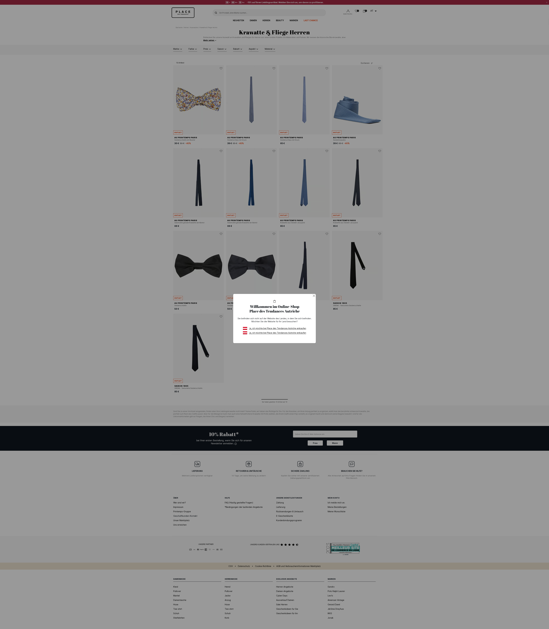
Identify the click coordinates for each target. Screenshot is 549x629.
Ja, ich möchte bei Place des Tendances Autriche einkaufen (277, 328)
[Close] (314, 295)
